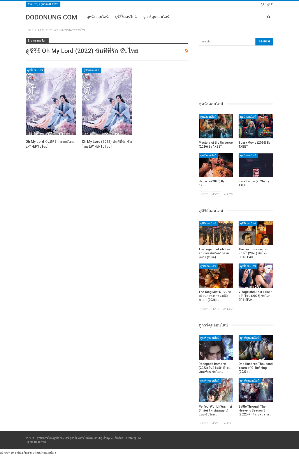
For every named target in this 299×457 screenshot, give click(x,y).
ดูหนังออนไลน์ (98, 17)
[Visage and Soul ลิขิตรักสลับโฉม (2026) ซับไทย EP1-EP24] (256, 275)
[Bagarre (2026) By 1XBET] (216, 165)
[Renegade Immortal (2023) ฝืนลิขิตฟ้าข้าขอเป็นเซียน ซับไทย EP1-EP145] (216, 347)
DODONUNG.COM (51, 17)
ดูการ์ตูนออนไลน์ (156, 17)
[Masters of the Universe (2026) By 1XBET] (216, 126)
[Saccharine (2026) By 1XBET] (256, 165)
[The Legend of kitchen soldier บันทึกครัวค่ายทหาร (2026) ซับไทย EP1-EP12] (216, 233)
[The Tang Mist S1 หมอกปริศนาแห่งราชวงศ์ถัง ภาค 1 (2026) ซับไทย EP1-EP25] (216, 275)
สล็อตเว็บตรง (8, 453)
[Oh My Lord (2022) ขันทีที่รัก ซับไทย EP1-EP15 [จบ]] (107, 101)
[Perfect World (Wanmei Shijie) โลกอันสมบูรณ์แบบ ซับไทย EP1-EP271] (216, 390)
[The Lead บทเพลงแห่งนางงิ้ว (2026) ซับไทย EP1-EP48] (256, 233)
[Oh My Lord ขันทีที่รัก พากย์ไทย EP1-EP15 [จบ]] (51, 101)
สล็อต (52, 453)
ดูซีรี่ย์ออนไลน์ (126, 17)
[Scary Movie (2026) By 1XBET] (256, 126)
